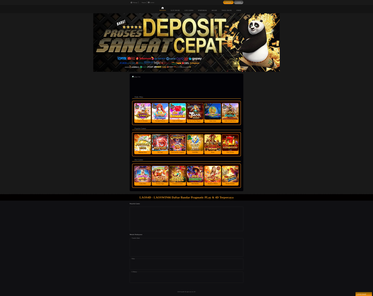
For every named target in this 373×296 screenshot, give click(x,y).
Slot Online (175, 10)
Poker (239, 10)
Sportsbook (202, 10)
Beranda (162, 10)
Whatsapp (135, 2)
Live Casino (189, 10)
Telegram (143, 2)
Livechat (152, 2)
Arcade (214, 10)
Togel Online (227, 10)
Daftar (228, 2)
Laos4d (182, 291)
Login (239, 2)
